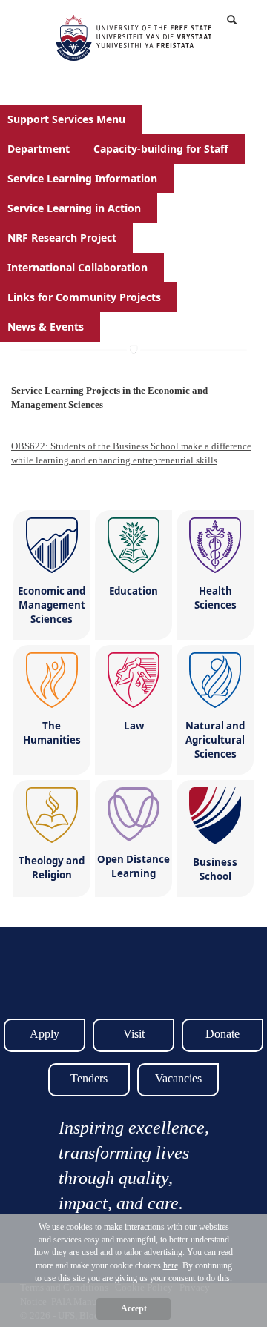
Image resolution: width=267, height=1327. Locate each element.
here (170, 1265)
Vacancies (178, 1078)
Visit (134, 1033)
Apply (44, 1033)
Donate (222, 1033)
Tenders (89, 1078)
